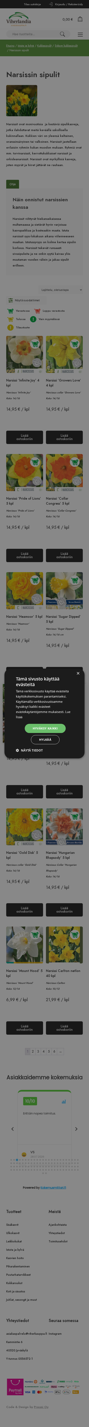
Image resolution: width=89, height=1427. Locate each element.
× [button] (77, 673)
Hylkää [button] (45, 740)
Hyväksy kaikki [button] (45, 728)
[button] (29, 750)
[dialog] (44, 713)
